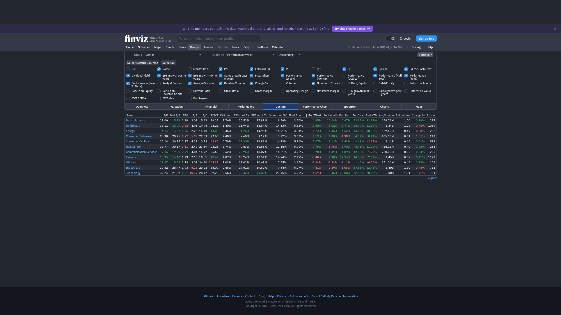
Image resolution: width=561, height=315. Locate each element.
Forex (235, 47)
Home (130, 47)
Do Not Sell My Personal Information (334, 296)
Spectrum (349, 106)
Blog (262, 296)
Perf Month (330, 115)
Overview (142, 106)
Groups (194, 47)
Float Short (296, 115)
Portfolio (262, 47)
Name (129, 115)
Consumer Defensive (139, 136)
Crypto (247, 47)
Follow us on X (299, 296)
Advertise (223, 296)
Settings (424, 54)
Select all (168, 63)
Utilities (131, 162)
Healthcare (133, 125)
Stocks (431, 115)
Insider (208, 47)
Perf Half (344, 115)
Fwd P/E (175, 115)
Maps (157, 47)
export (432, 178)
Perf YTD (371, 115)
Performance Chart (315, 106)
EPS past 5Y (241, 115)
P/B (195, 115)
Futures (222, 47)
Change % (418, 115)
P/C (205, 115)
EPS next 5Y (259, 115)
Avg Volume (386, 115)
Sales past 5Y (278, 115)
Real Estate (133, 146)
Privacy (282, 296)
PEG (185, 115)
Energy (130, 131)
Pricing (416, 47)
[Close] (555, 28)
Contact (250, 296)
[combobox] (218, 38)
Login (407, 38)
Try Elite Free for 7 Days (350, 28)
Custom (281, 106)
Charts (170, 47)
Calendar (278, 47)
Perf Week (314, 115)
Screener (144, 47)
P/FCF (214, 115)
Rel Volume (403, 115)
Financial (211, 106)
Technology (133, 173)
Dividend (225, 115)
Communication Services (141, 152)
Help (430, 47)
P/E (165, 115)
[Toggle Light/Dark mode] (390, 38)
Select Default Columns (142, 63)
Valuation (176, 106)
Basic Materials (136, 120)
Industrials (133, 167)
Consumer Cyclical (138, 141)
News (182, 47)
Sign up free (426, 38)
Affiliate (208, 296)
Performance (246, 106)
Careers (237, 296)
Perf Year (358, 115)
